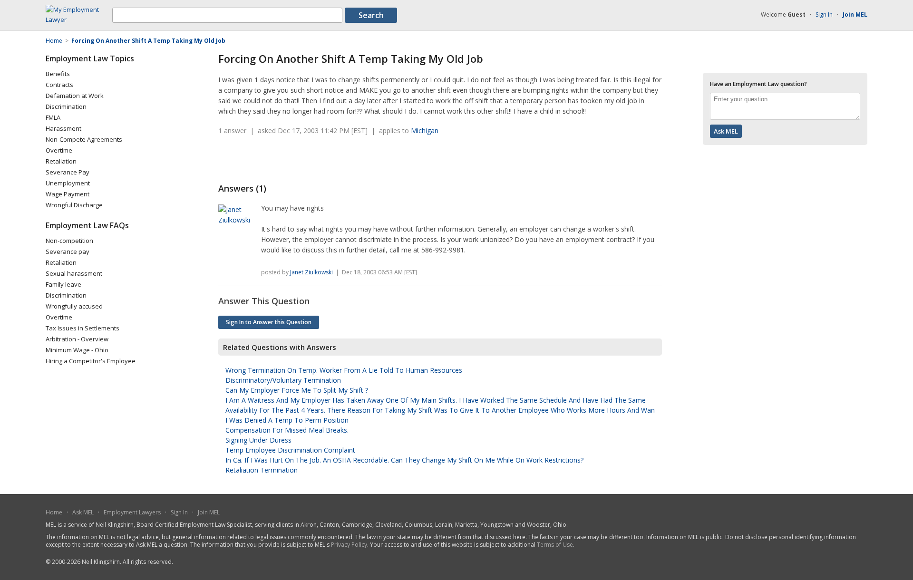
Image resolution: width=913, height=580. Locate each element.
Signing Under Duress (258, 440)
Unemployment (68, 183)
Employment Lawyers (132, 512)
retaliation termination (261, 469)
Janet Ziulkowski (311, 272)
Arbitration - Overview (77, 339)
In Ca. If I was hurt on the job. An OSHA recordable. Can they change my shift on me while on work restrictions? (404, 459)
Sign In (824, 14)
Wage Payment (67, 194)
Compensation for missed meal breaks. (287, 430)
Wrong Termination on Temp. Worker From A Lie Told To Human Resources (343, 370)
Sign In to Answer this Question (268, 322)
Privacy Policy (349, 545)
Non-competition (69, 240)
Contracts (59, 84)
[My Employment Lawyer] (79, 19)
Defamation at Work (75, 95)
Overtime (59, 150)
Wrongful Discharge (74, 205)
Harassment (63, 128)
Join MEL (209, 512)
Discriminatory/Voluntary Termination (283, 380)
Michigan (424, 130)
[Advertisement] (329, 159)
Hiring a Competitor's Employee (91, 361)
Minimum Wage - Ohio (77, 350)
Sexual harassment (74, 273)
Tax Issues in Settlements (82, 328)
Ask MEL (83, 512)
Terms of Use (555, 545)
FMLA (53, 117)
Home (54, 512)
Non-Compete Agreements (84, 139)
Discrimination (66, 106)
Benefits (58, 73)
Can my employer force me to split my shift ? (296, 390)
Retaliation (61, 161)
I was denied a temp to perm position (287, 420)
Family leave (63, 284)
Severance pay (67, 251)
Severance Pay (67, 172)
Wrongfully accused (74, 306)
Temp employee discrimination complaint (290, 449)
